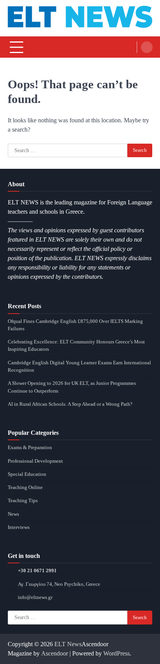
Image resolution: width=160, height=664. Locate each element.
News (13, 514)
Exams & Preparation (30, 447)
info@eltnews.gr (35, 597)
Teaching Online (25, 487)
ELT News (68, 644)
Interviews (19, 527)
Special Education (27, 474)
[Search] (147, 47)
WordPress (116, 653)
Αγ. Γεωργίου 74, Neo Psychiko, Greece (59, 584)
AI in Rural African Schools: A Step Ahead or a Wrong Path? (70, 404)
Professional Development (35, 461)
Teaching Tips (23, 500)
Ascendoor (54, 653)
